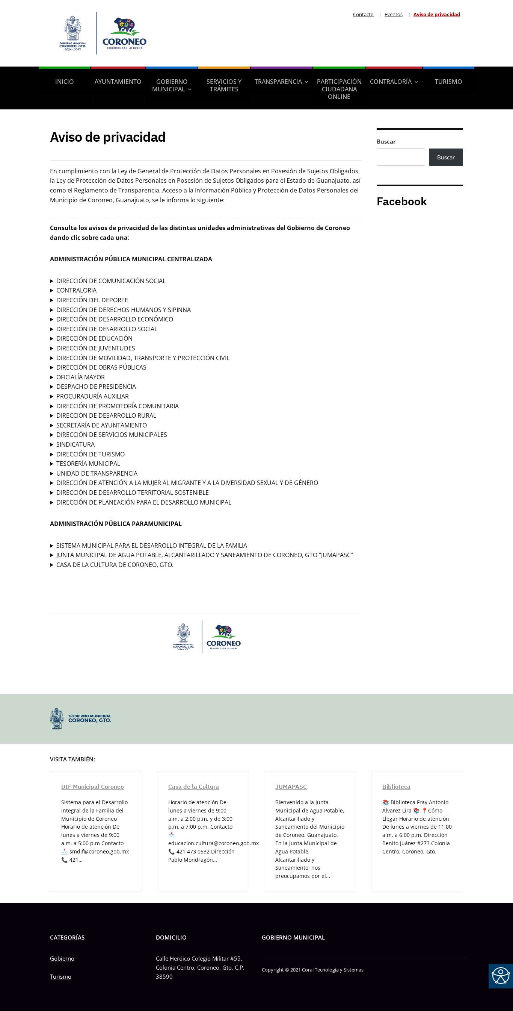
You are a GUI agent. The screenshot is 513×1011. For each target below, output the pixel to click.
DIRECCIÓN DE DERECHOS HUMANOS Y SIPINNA (123, 310)
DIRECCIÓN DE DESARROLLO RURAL (106, 415)
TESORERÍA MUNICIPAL (88, 463)
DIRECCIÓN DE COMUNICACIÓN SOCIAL (111, 281)
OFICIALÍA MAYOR (80, 377)
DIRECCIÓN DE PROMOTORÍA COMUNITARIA (117, 406)
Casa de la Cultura (193, 786)
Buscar (386, 141)
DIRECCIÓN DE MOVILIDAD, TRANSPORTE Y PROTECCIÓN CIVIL (142, 358)
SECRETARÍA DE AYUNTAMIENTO (101, 425)
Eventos (394, 14)
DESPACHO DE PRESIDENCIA (96, 386)
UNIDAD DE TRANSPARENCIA (96, 473)
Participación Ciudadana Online (339, 89)
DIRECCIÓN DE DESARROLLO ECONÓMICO (114, 319)
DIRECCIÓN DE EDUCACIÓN (94, 338)
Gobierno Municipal (170, 85)
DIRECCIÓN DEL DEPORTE (92, 300)
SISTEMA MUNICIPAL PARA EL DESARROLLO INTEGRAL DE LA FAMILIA (151, 545)
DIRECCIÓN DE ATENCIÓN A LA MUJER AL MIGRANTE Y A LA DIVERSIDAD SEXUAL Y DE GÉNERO (187, 483)
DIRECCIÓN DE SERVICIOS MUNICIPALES (111, 434)
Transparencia (278, 81)
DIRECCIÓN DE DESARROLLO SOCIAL (106, 329)
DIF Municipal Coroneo (92, 786)
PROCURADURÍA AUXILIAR (92, 396)
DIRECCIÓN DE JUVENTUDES (95, 348)
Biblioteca (396, 786)
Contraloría (391, 81)
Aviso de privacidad (436, 14)
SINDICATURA (75, 444)
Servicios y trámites (224, 85)
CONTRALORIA (76, 290)
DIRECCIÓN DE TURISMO (90, 454)
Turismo (448, 81)
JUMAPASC (291, 786)
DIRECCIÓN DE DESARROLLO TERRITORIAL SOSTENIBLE (132, 492)
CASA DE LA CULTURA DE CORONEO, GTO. (115, 565)
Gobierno (62, 958)
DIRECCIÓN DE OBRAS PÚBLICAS (101, 367)
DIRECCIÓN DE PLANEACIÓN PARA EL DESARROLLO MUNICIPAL (143, 502)
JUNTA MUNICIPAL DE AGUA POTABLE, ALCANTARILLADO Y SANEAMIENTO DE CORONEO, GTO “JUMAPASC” (204, 555)
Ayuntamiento (118, 81)
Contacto (363, 14)
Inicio (64, 81)
